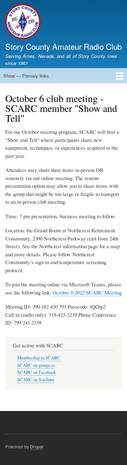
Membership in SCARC (38, 358)
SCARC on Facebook (36, 372)
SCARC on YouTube (35, 380)
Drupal (36, 446)
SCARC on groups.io (36, 365)
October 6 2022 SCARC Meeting (87, 292)
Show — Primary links (26, 75)
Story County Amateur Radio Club (63, 46)
